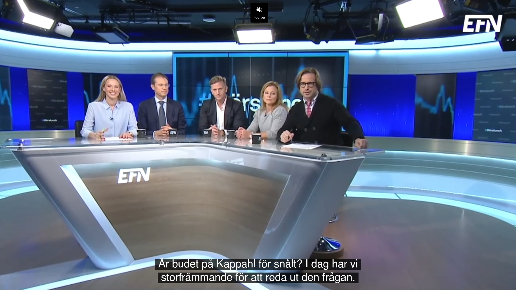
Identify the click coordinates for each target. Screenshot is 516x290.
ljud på (259, 17)
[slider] (258, 273)
